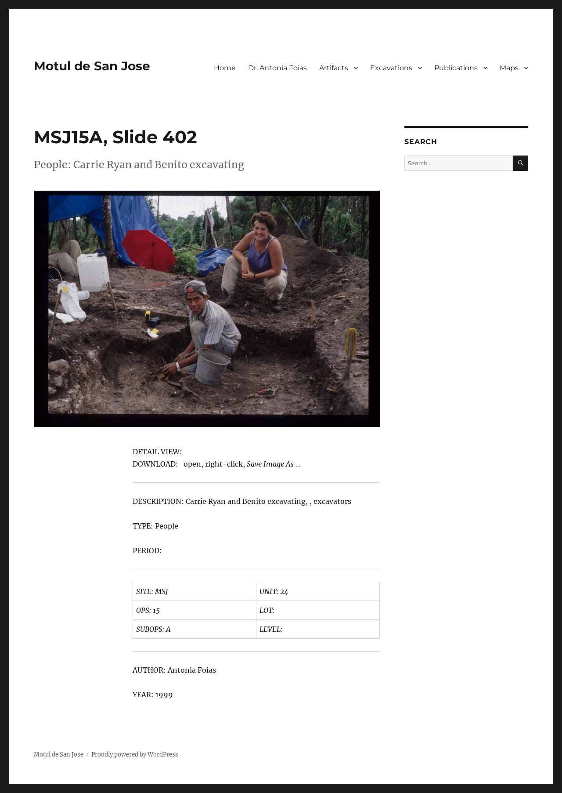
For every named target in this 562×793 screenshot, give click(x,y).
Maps (509, 68)
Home (225, 68)
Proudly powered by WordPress (134, 754)
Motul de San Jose (92, 65)
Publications (456, 68)
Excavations (391, 68)
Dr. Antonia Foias (277, 68)
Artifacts (333, 68)
